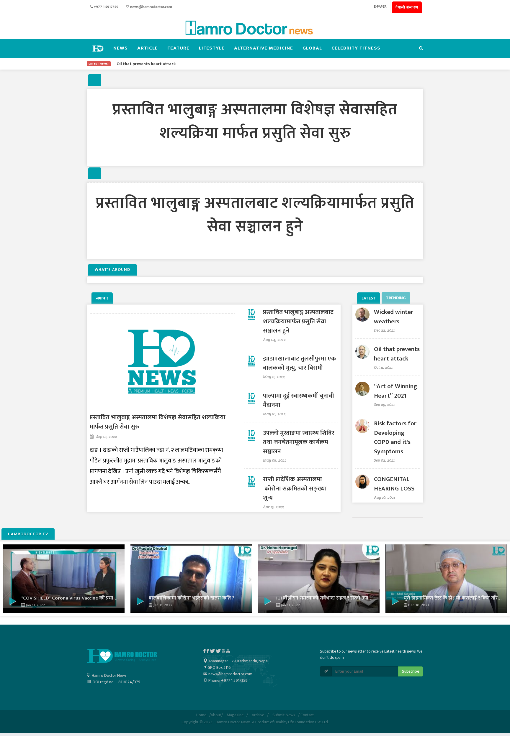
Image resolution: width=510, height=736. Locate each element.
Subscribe (410, 671)
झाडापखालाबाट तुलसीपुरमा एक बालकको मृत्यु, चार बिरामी (299, 363)
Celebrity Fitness (355, 48)
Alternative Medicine (263, 48)
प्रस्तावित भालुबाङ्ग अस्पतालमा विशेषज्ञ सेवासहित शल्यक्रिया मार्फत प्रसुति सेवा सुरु (255, 121)
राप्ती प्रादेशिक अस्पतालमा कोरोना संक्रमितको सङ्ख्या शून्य (295, 488)
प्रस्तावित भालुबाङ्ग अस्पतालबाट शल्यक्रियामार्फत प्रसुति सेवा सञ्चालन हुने (255, 215)
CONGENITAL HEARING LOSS (394, 484)
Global (312, 48)
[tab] (102, 298)
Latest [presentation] (369, 298)
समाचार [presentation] (102, 298)
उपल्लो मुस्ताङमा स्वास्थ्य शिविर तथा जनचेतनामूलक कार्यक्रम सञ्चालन (298, 442)
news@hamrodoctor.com (151, 7)
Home (201, 715)
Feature (178, 48)
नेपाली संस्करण (406, 7)
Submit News (283, 715)
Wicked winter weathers (393, 317)
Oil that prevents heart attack (397, 354)
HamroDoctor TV (28, 534)
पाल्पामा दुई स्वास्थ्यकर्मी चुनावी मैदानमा (298, 400)
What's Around (112, 269)
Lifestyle (212, 48)
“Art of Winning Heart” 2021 (395, 391)
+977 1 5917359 (106, 7)
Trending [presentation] (396, 297)
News (120, 48)
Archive (258, 715)
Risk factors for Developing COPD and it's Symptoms (395, 437)
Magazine (235, 715)
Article (147, 48)
